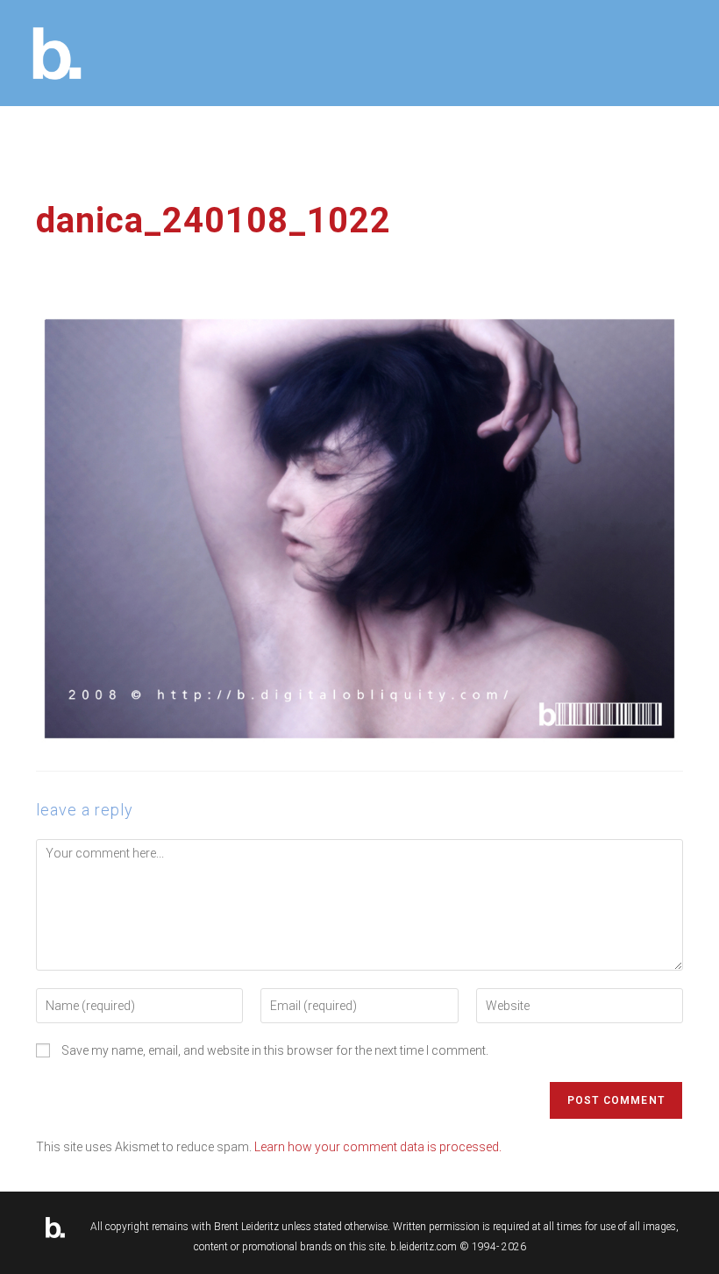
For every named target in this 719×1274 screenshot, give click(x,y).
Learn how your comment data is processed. (378, 1147)
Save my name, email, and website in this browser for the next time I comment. (274, 1050)
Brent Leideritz (246, 1227)
